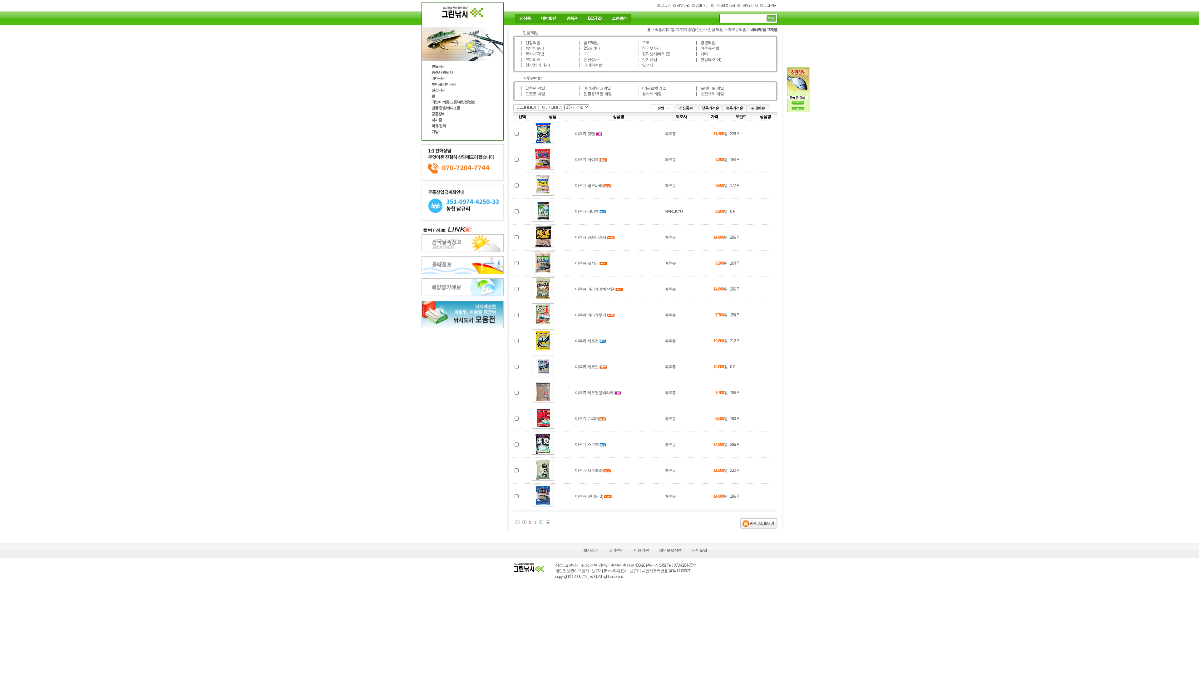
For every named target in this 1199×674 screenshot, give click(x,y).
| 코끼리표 (530, 59)
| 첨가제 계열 (650, 93)
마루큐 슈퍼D (586, 418)
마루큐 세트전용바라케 (594, 392)
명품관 (572, 18)
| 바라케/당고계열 (595, 88)
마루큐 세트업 (587, 366)
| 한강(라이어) (708, 59)
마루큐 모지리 (587, 263)
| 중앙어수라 (532, 48)
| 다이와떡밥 (590, 65)
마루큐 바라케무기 (590, 315)
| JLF (584, 53)
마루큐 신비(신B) (589, 496)
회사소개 (590, 550)
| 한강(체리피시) (535, 65)
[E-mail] (609, 571)
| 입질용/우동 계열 (595, 93)
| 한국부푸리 (649, 48)
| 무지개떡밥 (532, 53)
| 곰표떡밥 (589, 42)
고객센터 (616, 550)
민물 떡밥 (715, 29)
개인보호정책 (670, 550)
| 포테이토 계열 (710, 88)
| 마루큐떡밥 (707, 48)
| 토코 (643, 42)
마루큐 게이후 (587, 159)
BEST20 (594, 18)
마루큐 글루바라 (588, 185)
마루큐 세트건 (587, 341)
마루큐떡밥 (737, 29)
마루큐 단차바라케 (590, 237)
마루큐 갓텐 (585, 133)
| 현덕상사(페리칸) (654, 53)
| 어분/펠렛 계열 (652, 88)
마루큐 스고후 (587, 444)
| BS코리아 (589, 48)
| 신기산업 (647, 59)
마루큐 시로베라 (588, 470)
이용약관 (641, 550)
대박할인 (548, 18)
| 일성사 (645, 65)
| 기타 (702, 53)
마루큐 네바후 (587, 211)
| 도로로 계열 (533, 93)
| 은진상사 (589, 59)
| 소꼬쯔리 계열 (710, 93)
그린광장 (619, 18)
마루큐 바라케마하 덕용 (594, 289)
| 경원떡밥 (705, 42)
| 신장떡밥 (530, 42)
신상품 (525, 18)
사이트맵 (699, 550)
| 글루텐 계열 (533, 88)
